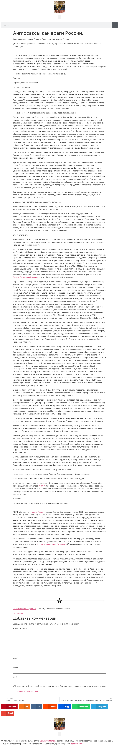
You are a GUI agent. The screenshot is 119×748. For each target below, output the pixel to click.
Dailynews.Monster (48, 741)
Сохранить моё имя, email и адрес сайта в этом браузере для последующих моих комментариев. (60, 686)
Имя (15, 658)
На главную (18, 613)
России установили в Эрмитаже (52, 544)
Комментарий (20, 628)
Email (16, 667)
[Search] (115, 25)
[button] (59, 17)
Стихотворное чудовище (24, 608)
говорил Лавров (37, 512)
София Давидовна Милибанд (26, 277)
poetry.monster (77, 744)
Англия (42, 486)
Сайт (15, 677)
